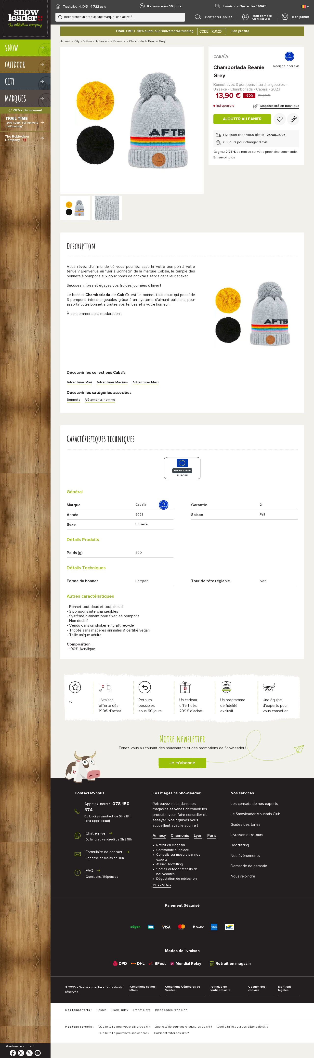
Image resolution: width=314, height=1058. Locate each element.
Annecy (159, 836)
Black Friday (119, 1010)
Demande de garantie (249, 866)
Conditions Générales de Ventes (182, 988)
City (76, 41)
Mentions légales (284, 988)
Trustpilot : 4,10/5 (75, 6)
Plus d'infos (162, 885)
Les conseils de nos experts (254, 804)
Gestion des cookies (256, 988)
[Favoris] (280, 119)
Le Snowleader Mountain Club (255, 814)
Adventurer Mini (79, 382)
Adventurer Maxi (145, 382)
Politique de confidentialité (220, 988)
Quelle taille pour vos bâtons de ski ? (242, 1026)
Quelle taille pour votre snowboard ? (123, 1033)
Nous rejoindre (243, 876)
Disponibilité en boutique (279, 106)
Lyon (198, 836)
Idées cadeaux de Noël (171, 1010)
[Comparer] (293, 119)
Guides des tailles (246, 824)
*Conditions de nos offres (142, 988)
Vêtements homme (96, 41)
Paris (211, 836)
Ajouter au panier (242, 119)
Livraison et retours (247, 835)
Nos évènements (245, 856)
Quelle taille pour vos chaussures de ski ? (183, 1026)
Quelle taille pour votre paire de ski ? (124, 1026)
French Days (141, 1010)
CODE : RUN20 (210, 31)
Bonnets (119, 41)
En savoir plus (224, 157)
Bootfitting (240, 845)
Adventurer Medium (112, 382)
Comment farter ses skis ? (171, 1033)
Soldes (101, 1010)
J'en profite (240, 31)
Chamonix (180, 836)
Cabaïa (220, 56)
